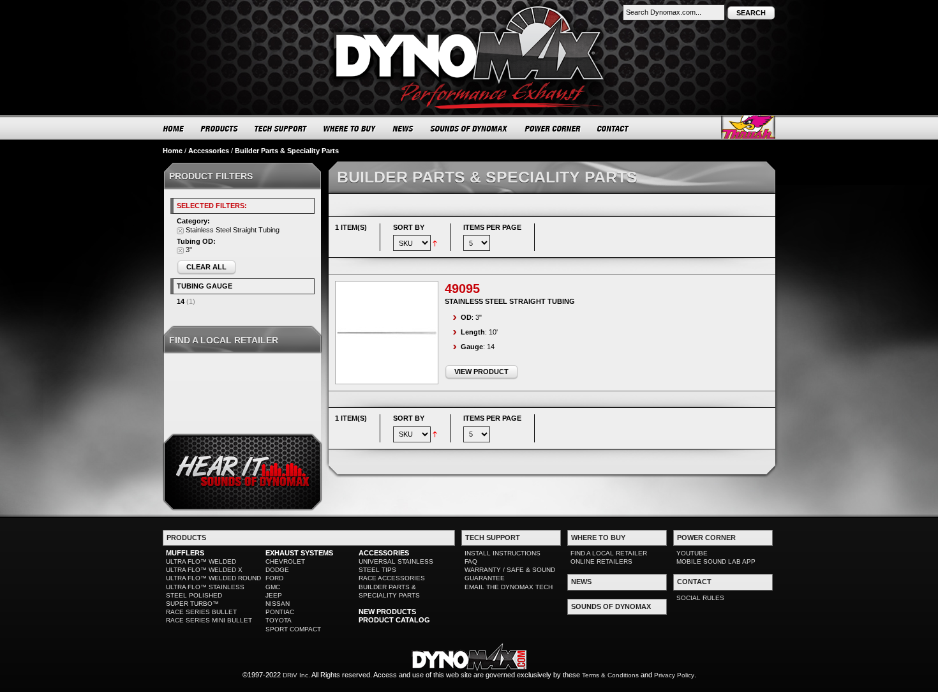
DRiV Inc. (296, 675)
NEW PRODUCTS (387, 611)
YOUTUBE (692, 553)
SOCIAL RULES (700, 597)
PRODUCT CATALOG (394, 620)
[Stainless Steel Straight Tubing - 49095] (386, 332)
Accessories (208, 150)
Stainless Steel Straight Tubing (510, 301)
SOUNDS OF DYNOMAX (469, 128)
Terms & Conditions (610, 675)
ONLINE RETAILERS (601, 561)
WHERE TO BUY (350, 128)
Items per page (492, 227)
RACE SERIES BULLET (201, 611)
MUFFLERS (185, 553)
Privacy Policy (674, 675)
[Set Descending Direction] (435, 242)
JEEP (273, 595)
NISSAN (277, 603)
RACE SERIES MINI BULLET (209, 620)
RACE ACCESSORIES (392, 578)
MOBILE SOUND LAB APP (716, 561)
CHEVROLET (285, 561)
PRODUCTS (219, 128)
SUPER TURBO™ (192, 603)
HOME (173, 128)
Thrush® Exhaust (748, 127)
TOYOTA (278, 620)
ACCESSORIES (384, 553)
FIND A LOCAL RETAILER (608, 553)
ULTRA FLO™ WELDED (201, 561)
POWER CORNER (553, 128)
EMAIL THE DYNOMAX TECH (509, 586)
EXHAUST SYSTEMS (299, 553)
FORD (274, 578)
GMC (272, 586)
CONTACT (613, 128)
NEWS (403, 128)
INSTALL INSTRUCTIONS (502, 553)
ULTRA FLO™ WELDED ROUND (213, 578)
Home (172, 150)
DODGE (277, 569)
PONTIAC (279, 611)
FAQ (471, 561)
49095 (462, 289)
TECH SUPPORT (281, 128)
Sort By (408, 227)
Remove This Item (180, 230)
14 (180, 301)
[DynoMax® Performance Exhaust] (469, 9)
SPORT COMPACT (293, 629)
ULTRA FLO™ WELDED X (204, 569)
